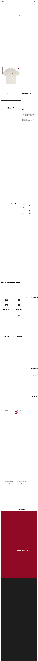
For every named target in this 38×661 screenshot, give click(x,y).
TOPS (33, 120)
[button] (19, 68)
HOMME (26, 120)
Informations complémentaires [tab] (14, 203)
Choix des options (6, 336)
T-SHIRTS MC (30, 120)
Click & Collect (18, 551)
